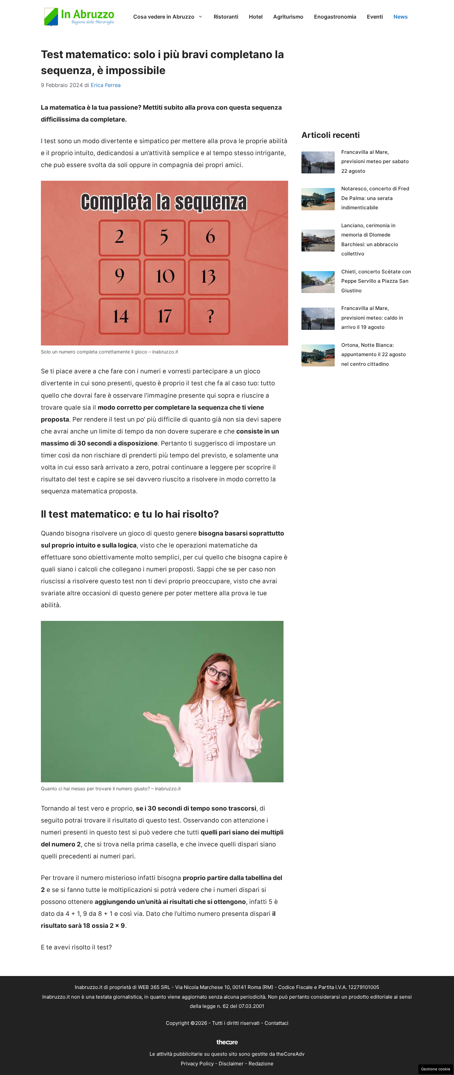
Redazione (261, 1063)
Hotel (256, 16)
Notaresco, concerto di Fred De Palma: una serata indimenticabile (375, 198)
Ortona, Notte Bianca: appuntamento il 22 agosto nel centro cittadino (373, 354)
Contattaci (276, 1023)
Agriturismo (288, 16)
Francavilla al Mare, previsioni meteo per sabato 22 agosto (375, 161)
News (401, 16)
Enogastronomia (335, 16)
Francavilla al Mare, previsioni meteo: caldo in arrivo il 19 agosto (372, 317)
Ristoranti (226, 16)
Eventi (375, 16)
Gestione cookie (435, 1069)
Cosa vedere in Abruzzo (163, 16)
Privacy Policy (197, 1063)
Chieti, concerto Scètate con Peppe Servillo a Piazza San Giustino (376, 281)
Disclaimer (231, 1063)
